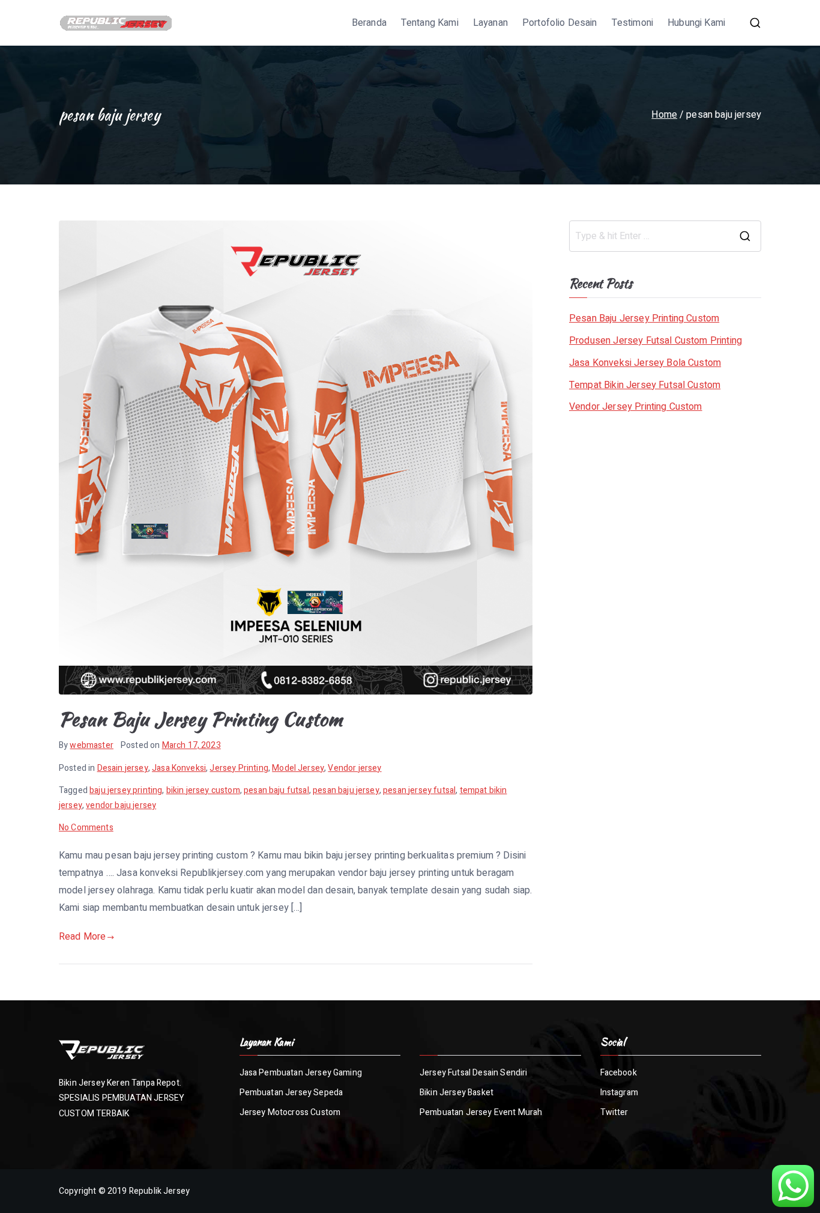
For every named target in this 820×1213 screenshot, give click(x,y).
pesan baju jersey (346, 790)
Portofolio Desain (559, 23)
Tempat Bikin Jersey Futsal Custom (644, 385)
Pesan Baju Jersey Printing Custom (200, 719)
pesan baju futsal (276, 790)
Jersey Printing (239, 768)
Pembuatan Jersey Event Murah (481, 1112)
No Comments (86, 827)
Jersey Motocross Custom (290, 1112)
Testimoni (632, 23)
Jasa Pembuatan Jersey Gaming (301, 1072)
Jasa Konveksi (179, 768)
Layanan (490, 23)
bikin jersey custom (203, 790)
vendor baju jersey (121, 805)
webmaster (91, 745)
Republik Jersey (159, 1191)
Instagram (619, 1092)
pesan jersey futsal (419, 790)
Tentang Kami (430, 23)
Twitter (614, 1112)
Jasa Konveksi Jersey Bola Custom (645, 363)
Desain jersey (122, 768)
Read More (82, 936)
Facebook (618, 1072)
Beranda (369, 23)
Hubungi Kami (696, 23)
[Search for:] (665, 236)
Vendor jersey (354, 768)
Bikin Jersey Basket (456, 1092)
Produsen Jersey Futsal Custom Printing (655, 340)
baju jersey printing (125, 790)
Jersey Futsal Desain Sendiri (473, 1072)
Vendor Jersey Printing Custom (635, 407)
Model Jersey (298, 768)
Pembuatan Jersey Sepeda (291, 1092)
